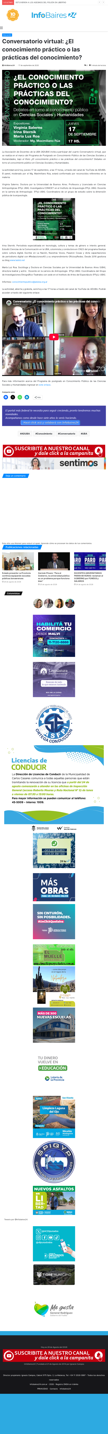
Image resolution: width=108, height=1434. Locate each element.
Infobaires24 (65, 1389)
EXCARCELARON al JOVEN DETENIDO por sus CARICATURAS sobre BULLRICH (52, 2)
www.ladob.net (17, 260)
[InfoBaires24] (54, 15)
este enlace (44, 384)
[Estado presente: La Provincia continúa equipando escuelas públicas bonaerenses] (18, 561)
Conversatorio (67, 433)
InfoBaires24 (9, 65)
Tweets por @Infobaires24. (16, 1219)
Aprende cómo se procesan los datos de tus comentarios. (66, 543)
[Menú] (1, 28)
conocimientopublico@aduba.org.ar (29, 282)
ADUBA (26, 433)
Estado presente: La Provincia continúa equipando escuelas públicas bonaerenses (16, 576)
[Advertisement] (54, 1413)
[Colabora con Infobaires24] (54, 415)
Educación (7, 35)
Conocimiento (44, 433)
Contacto (54, 1389)
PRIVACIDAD (42, 1389)
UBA (84, 433)
